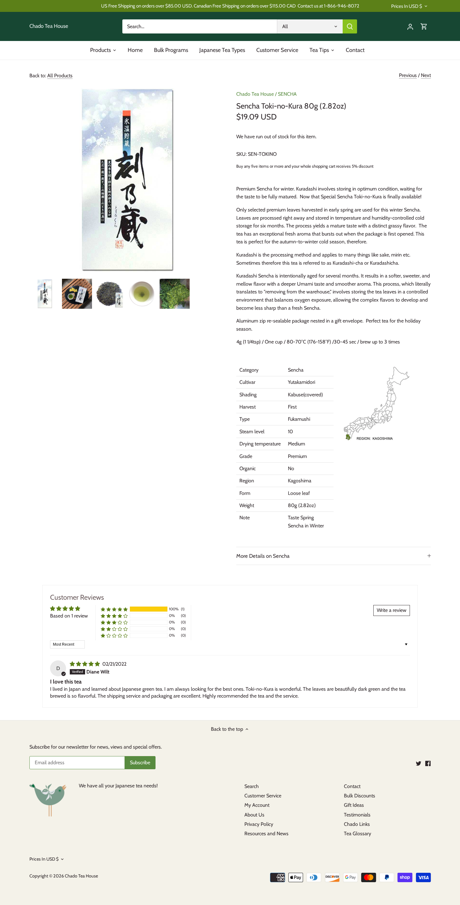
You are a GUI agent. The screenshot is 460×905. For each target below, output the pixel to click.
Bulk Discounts (359, 796)
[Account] (410, 26)
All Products (60, 76)
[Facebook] (428, 763)
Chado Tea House (48, 26)
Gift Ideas (354, 805)
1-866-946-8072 (341, 6)
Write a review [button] (391, 610)
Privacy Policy (258, 824)
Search (251, 786)
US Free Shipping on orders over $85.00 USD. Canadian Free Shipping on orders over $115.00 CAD (198, 6)
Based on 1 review (69, 616)
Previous (408, 75)
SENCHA (287, 94)
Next (426, 75)
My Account (256, 805)
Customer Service (262, 796)
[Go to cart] (424, 26)
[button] (114, 609)
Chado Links (357, 824)
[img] (85, 664)
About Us (254, 815)
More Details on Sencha (262, 556)
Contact (352, 786)
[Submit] (350, 26)
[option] (44, 294)
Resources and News (266, 833)
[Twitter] (418, 763)
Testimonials (357, 815)
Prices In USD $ (406, 6)
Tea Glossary (357, 833)
